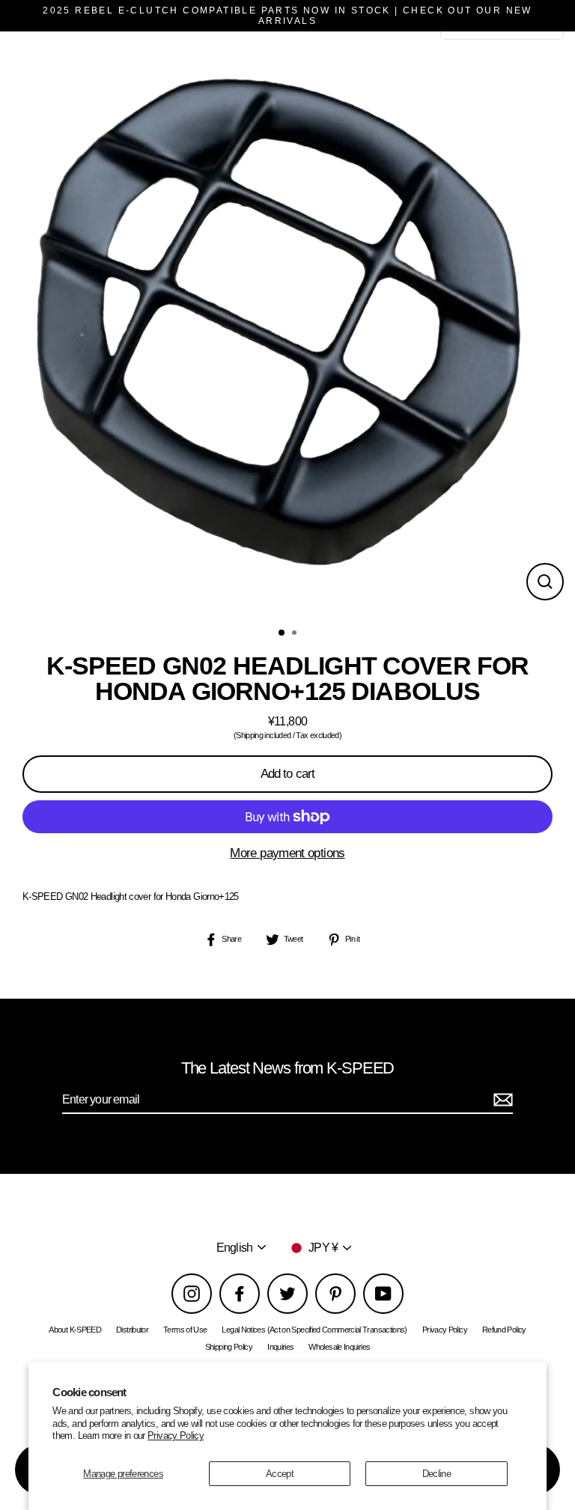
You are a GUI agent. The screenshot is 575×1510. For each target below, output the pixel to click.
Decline (436, 1473)
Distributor (132, 1329)
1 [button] (282, 633)
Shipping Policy (228, 1346)
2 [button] (295, 634)
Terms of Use (185, 1329)
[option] (287, 325)
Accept (279, 1473)
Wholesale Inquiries (339, 1346)
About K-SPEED (75, 1329)
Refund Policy (504, 1329)
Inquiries (280, 1346)
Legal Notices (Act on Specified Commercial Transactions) (314, 1329)
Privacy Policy (175, 1435)
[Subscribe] (501, 1100)
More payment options (287, 853)
